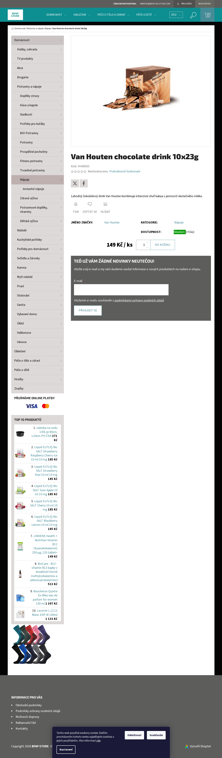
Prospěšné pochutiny (33, 152)
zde (98, 741)
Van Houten (112, 222)
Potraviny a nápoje (29, 86)
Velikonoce (24, 333)
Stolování (23, 295)
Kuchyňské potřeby (29, 240)
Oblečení (19, 351)
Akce (20, 68)
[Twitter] (75, 183)
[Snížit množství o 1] (147, 247)
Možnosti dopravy (27, 717)
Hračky (18, 379)
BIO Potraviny (29, 133)
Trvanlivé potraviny (32, 170)
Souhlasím (156, 735)
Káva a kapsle (29, 105)
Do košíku (162, 245)
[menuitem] (56, 15)
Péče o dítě (21, 370)
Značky (18, 388)
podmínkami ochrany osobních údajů (139, 300)
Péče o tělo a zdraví (27, 360)
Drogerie (22, 77)
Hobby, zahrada (27, 49)
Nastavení (65, 750)
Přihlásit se (88, 310)
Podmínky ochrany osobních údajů (38, 711)
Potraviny (26, 142)
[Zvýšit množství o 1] (147, 242)
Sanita (21, 305)
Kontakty (22, 728)
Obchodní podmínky (29, 705)
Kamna (21, 267)
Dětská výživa (29, 221)
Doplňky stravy (29, 96)
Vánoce (21, 342)
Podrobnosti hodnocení (124, 171)
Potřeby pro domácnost (32, 249)
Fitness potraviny (31, 161)
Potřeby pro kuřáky (32, 124)
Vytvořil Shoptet (200, 746)
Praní (20, 286)
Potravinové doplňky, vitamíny (33, 209)
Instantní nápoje (33, 189)
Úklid (20, 323)
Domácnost (21, 40)
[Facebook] (84, 183)
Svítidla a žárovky (28, 258)
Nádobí (21, 230)
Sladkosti (26, 114)
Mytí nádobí (24, 277)
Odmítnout (134, 735)
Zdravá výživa (29, 198)
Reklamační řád (26, 723)
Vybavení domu (27, 314)
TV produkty (25, 59)
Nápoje (24, 179)
